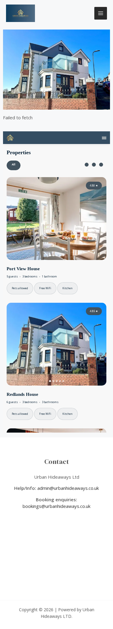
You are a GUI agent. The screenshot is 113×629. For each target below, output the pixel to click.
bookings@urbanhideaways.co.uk (56, 506)
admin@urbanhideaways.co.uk (68, 488)
